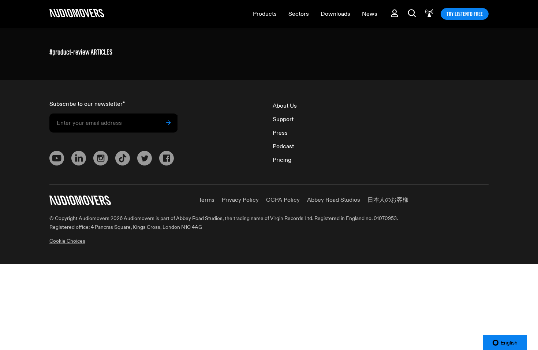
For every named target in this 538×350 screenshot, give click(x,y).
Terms (206, 200)
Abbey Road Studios (333, 200)
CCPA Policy (283, 200)
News (369, 14)
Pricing (282, 160)
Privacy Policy (240, 200)
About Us (285, 105)
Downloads (335, 14)
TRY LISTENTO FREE (465, 14)
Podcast (283, 146)
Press (280, 133)
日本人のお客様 (387, 200)
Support (283, 119)
